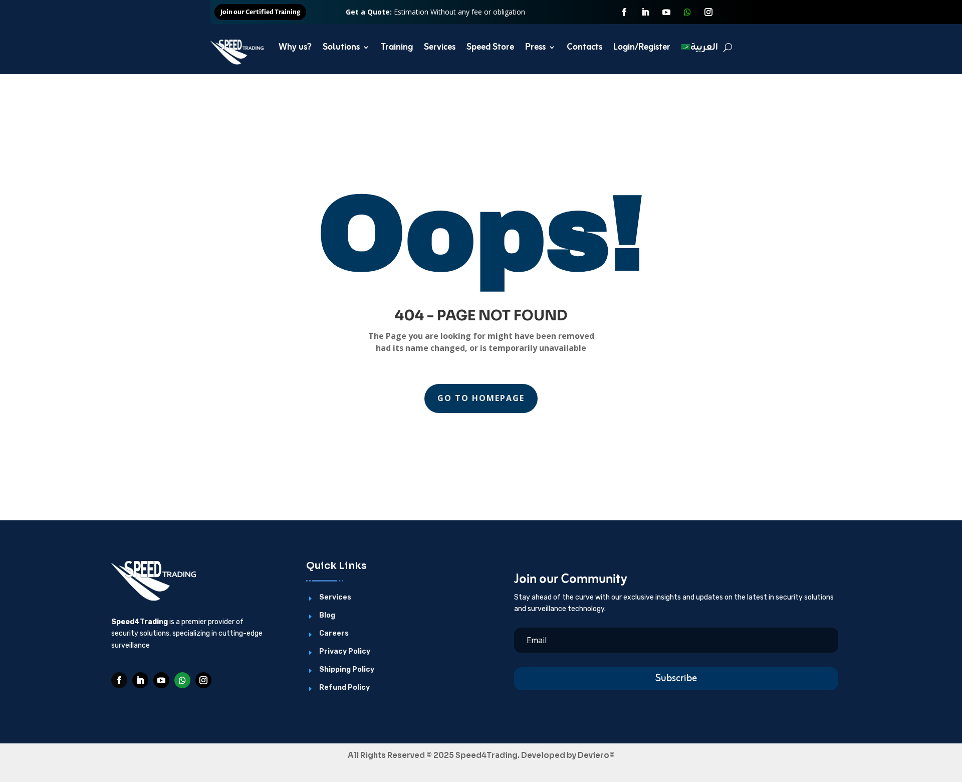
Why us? (295, 47)
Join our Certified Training (260, 12)
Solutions (341, 47)
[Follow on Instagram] (708, 12)
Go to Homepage (481, 398)
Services (439, 47)
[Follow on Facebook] (624, 12)
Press (535, 47)
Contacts (584, 47)
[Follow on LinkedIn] (645, 12)
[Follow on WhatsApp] (687, 12)
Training (397, 47)
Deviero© (596, 755)
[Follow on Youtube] (666, 12)
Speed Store (490, 47)
